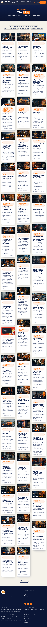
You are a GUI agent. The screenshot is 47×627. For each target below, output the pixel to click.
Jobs (25, 620)
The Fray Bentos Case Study (30, 614)
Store (38, 2)
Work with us (42, 2)
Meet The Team (27, 616)
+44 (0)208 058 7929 (30, 598)
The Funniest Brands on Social (30, 612)
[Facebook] (25, 604)
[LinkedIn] (31, 604)
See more (23, 581)
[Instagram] (28, 604)
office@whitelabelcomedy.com (32, 601)
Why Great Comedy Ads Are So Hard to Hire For (11, 609)
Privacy (26, 622)
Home (13, 2)
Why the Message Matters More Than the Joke (11, 620)
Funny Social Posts (24, 28)
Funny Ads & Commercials (37, 28)
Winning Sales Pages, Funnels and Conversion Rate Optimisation (23, 26)
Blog (34, 2)
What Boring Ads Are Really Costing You (9, 614)
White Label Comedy (7, 2)
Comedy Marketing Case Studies (11, 28)
